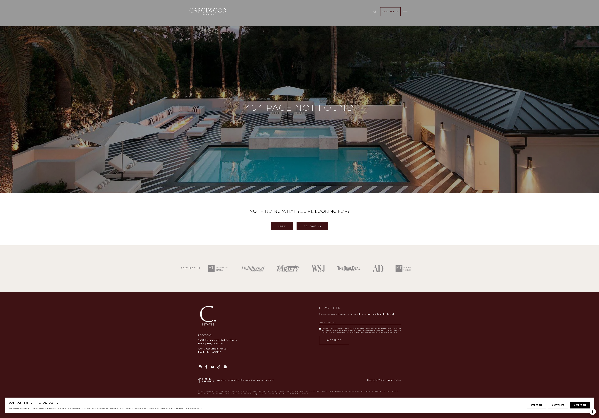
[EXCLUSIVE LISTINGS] (375, 11)
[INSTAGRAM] (200, 367)
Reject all (536, 405)
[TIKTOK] (219, 367)
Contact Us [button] (312, 226)
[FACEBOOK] (206, 367)
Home (282, 226)
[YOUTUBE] (212, 367)
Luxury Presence (265, 380)
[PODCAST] (225, 367)
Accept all (580, 405)
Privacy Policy (393, 332)
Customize (558, 405)
